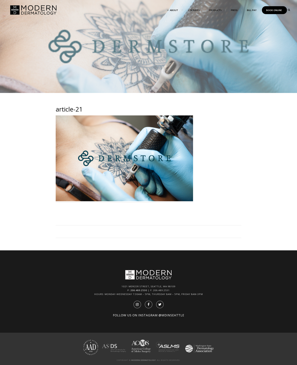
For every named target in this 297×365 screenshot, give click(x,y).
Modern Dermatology (143, 360)
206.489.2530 (138, 290)
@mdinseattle (171, 315)
